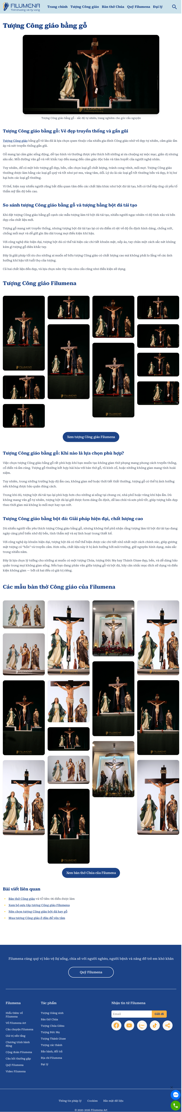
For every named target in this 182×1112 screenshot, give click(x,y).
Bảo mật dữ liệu (113, 1100)
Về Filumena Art (16, 1023)
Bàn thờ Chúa (113, 7)
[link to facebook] (116, 1025)
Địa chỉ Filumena (51, 1057)
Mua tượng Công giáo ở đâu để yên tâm (37, 918)
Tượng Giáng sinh (52, 1013)
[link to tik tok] (155, 1025)
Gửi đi (159, 1014)
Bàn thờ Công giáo (22, 898)
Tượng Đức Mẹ (50, 1032)
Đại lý (158, 7)
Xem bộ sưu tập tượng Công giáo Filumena (39, 905)
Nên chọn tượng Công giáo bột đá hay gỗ (38, 911)
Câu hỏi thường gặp (18, 1058)
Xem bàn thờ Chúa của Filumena (91, 873)
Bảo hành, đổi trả (51, 1051)
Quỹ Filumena (138, 7)
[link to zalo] (176, 1092)
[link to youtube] (129, 1025)
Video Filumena (16, 1071)
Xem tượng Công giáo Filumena (91, 437)
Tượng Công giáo (84, 7)
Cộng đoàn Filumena (19, 1052)
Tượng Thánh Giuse (53, 1038)
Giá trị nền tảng (15, 1035)
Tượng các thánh (51, 1045)
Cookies (92, 1100)
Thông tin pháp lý (70, 1100)
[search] (174, 7)
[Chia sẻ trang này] (168, 1025)
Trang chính (57, 7)
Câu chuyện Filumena (19, 1029)
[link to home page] (21, 6)
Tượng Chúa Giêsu (52, 1025)
